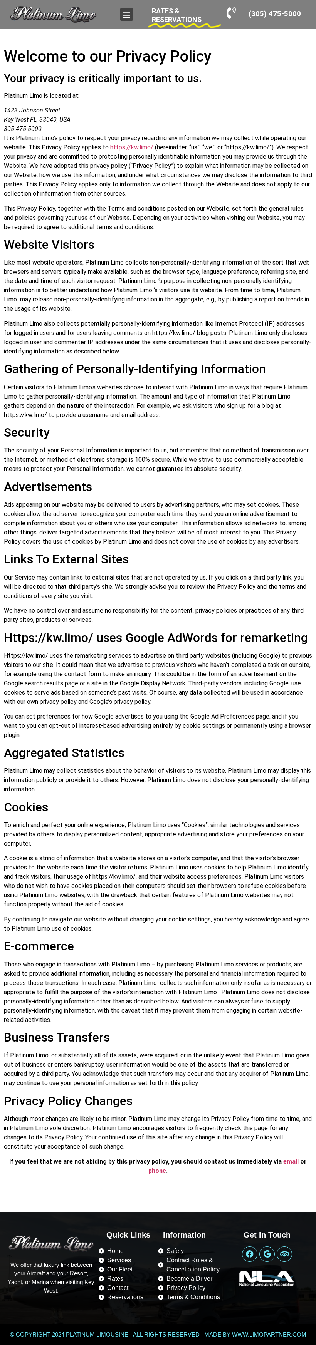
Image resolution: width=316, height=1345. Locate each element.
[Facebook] (249, 1254)
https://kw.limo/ (131, 147)
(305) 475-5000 (275, 13)
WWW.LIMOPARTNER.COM (269, 1334)
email (291, 1161)
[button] (126, 14)
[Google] (267, 1254)
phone (157, 1170)
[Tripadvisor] (284, 1254)
